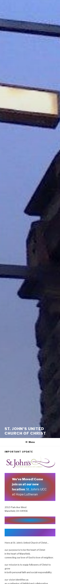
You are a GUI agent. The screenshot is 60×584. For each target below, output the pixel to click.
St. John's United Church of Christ (25, 431)
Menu (32, 442)
